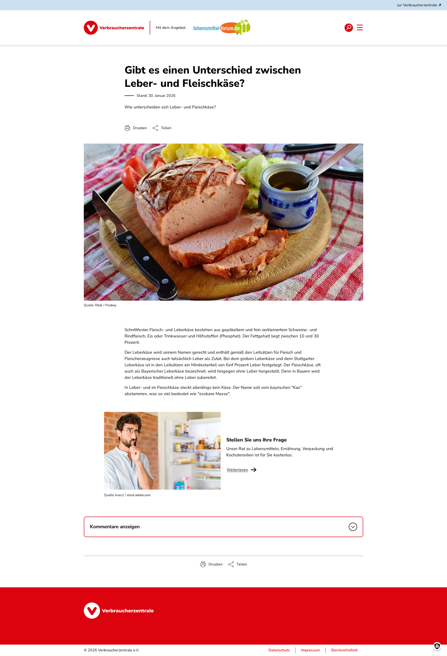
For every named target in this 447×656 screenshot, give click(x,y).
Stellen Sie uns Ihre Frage (256, 440)
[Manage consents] (437, 646)
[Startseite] (117, 28)
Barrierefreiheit (344, 650)
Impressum (310, 650)
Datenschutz (279, 650)
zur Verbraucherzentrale (417, 5)
